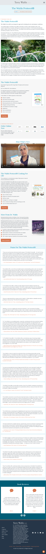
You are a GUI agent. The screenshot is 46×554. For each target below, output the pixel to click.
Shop (3, 538)
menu (44, 2)
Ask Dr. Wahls (5, 534)
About (3, 527)
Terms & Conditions (26, 546)
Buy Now (4, 116)
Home (16, 11)
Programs (4, 529)
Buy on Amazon (6, 240)
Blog (3, 536)
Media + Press (5, 531)
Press (14, 546)
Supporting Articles (35, 546)
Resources (4, 532)
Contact (10, 546)
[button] (21, 515)
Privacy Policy (18, 546)
